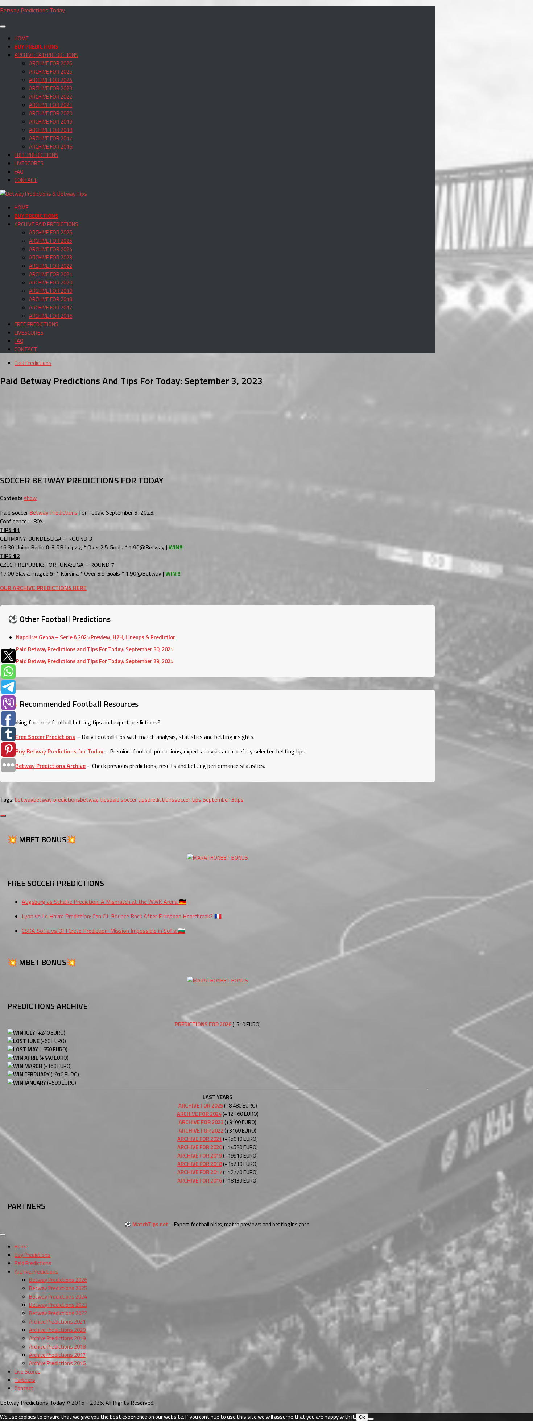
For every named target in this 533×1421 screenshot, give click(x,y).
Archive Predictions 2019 (57, 1338)
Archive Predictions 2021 (57, 1321)
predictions (161, 799)
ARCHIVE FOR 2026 (50, 63)
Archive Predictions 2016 (57, 1363)
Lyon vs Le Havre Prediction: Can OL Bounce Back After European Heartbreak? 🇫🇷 (122, 916)
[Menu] (3, 26)
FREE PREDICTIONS (36, 155)
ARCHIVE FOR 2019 (50, 121)
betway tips (95, 799)
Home (21, 1246)
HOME (22, 38)
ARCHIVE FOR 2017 (50, 138)
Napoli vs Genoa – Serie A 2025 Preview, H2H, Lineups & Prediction (96, 637)
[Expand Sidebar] (3, 816)
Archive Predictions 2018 (57, 1346)
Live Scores (28, 1371)
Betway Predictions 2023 (58, 1305)
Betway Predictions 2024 (58, 1296)
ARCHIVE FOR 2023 (50, 88)
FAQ (19, 171)
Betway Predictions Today (32, 10)
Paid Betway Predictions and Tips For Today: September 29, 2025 (94, 661)
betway (24, 799)
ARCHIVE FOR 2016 (50, 146)
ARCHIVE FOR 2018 (50, 130)
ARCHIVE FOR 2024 (50, 80)
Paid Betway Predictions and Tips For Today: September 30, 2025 (94, 649)
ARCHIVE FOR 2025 (50, 71)
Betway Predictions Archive (50, 765)
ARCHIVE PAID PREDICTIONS (46, 55)
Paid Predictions (33, 363)
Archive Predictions (36, 1271)
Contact (24, 1388)
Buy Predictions (32, 1255)
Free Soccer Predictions (45, 736)
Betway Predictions (53, 512)
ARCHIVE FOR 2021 (50, 105)
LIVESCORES (29, 163)
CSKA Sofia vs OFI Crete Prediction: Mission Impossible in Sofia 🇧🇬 (103, 930)
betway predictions (56, 799)
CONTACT (26, 180)
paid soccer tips (129, 799)
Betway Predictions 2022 (58, 1313)
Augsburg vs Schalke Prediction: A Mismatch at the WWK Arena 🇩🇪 (104, 901)
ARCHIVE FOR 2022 (50, 96)
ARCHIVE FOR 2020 (50, 113)
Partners (25, 1380)
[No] (371, 1419)
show (30, 498)
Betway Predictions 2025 (58, 1288)
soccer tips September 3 (204, 799)
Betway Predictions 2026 (58, 1280)
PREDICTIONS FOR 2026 (203, 1024)
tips (239, 799)
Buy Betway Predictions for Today (59, 751)
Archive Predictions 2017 (57, 1355)
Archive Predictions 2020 (57, 1330)
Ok (362, 1417)
